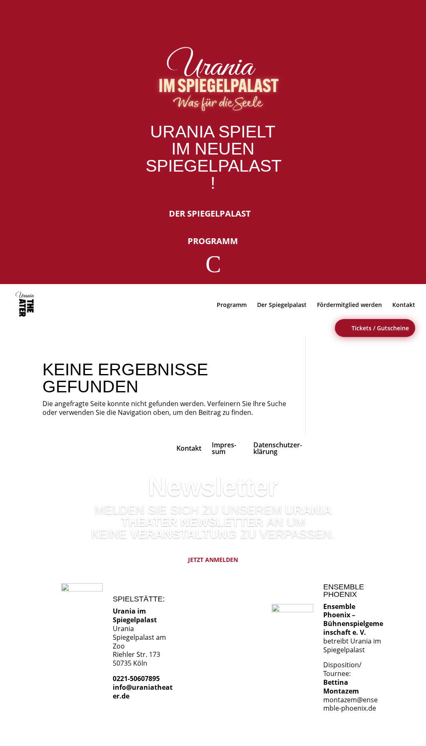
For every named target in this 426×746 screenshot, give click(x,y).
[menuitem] (26, 304)
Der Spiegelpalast (210, 213)
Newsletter (213, 486)
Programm (213, 241)
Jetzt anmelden (213, 560)
